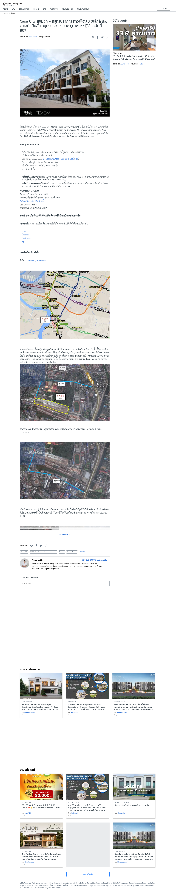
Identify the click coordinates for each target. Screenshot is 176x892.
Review (61, 552)
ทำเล (24, 231)
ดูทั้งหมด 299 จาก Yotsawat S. (94, 559)
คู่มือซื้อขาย (54, 9)
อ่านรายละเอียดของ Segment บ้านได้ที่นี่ (60, 158)
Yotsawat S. (33, 37)
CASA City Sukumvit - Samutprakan (43, 552)
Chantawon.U (29, 862)
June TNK (125, 63)
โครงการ (25, 234)
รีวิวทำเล (36, 9)
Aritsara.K (74, 712)
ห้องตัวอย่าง (26, 238)
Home (4, 13)
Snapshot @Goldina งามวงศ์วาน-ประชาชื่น (132, 805)
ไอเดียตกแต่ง (67, 9)
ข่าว (44, 9)
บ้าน (13, 9)
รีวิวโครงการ (24, 9)
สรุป (23, 241)
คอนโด (5, 9)
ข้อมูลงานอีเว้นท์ (83, 9)
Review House (72, 552)
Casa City (24, 552)
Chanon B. (121, 813)
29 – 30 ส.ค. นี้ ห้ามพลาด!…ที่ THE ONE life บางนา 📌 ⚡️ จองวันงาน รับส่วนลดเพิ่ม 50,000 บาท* (41, 807)
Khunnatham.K (29, 712)
